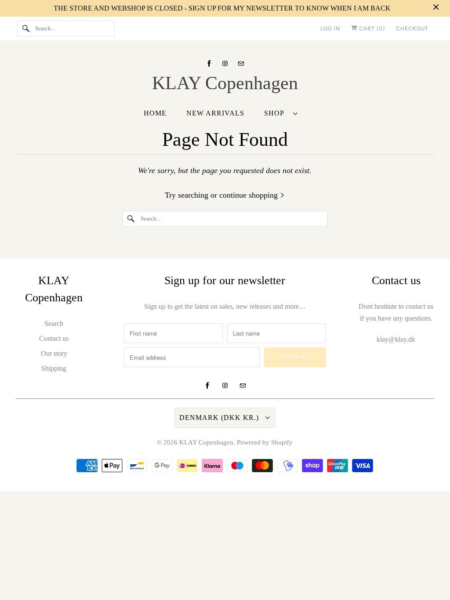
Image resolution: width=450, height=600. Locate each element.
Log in (330, 28)
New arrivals (215, 113)
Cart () (371, 28)
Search (53, 323)
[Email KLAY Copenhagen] (241, 63)
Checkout (412, 28)
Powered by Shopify (265, 442)
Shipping (53, 368)
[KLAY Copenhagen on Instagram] (225, 63)
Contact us (54, 338)
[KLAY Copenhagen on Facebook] (209, 63)
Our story (54, 353)
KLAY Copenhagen (206, 442)
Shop (276, 113)
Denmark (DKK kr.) (220, 417)
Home (155, 113)
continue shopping (249, 195)
